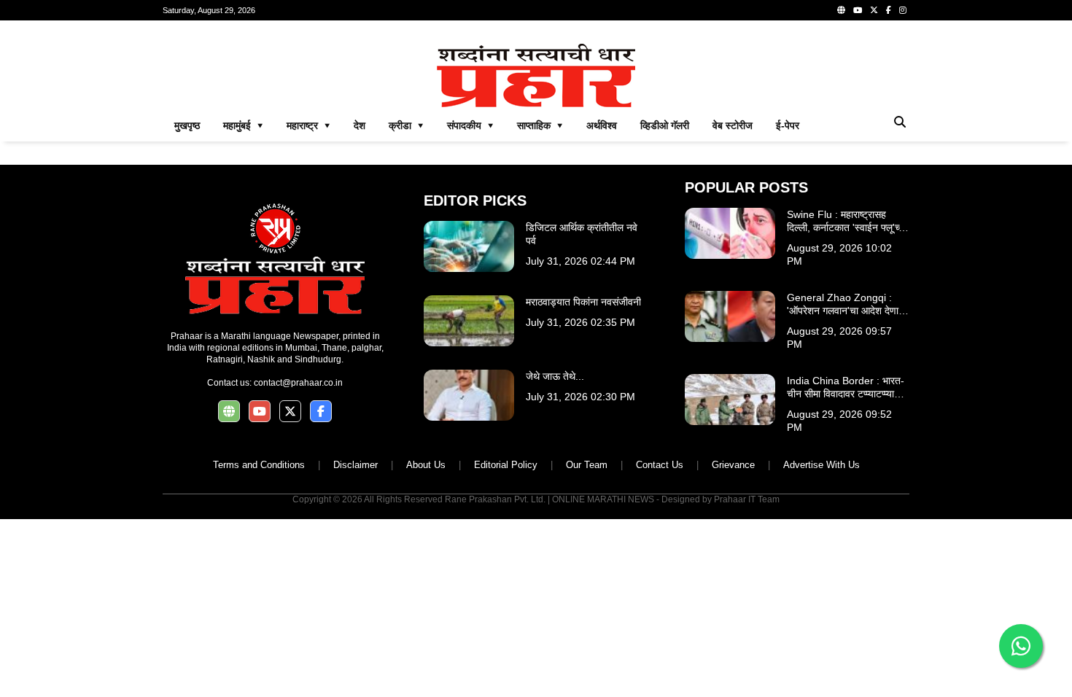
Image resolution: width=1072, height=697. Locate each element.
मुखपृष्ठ (187, 125)
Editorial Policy (505, 464)
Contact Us (659, 464)
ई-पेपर (787, 125)
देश (359, 125)
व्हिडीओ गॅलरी (664, 125)
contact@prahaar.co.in (298, 383)
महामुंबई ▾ (243, 125)
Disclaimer (355, 464)
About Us (426, 464)
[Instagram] (902, 10)
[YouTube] (857, 10)
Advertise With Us (821, 464)
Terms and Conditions (259, 464)
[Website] (841, 10)
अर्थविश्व (601, 125)
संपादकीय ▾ (470, 125)
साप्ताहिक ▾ (540, 125)
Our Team (586, 464)
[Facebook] (888, 10)
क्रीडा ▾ (406, 125)
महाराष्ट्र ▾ (308, 125)
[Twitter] (874, 10)
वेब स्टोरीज (732, 125)
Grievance (733, 464)
